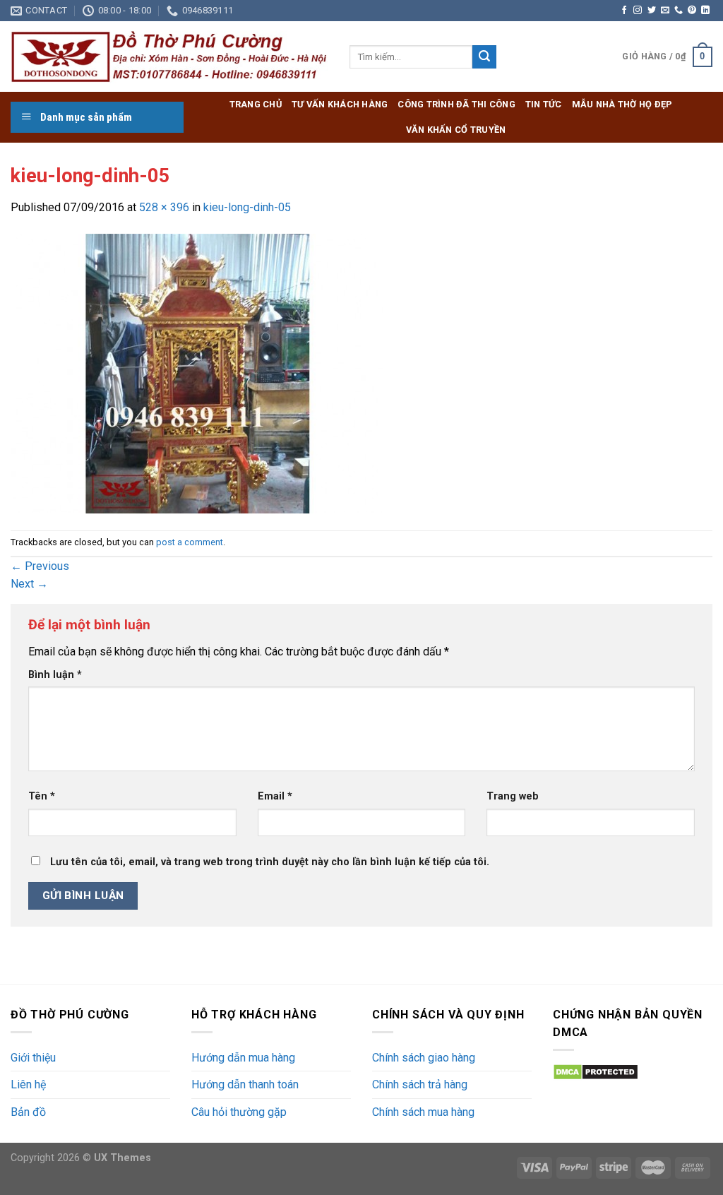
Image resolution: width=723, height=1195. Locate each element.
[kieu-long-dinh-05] (197, 372)
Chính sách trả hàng (419, 1084)
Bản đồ (28, 1112)
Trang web (512, 796)
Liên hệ (28, 1084)
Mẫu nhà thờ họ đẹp (622, 104)
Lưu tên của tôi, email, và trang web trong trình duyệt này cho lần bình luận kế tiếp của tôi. (269, 862)
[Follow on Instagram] (637, 11)
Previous (40, 566)
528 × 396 (164, 207)
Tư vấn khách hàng (340, 104)
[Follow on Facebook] (624, 11)
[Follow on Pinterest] (692, 11)
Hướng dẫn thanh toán (245, 1084)
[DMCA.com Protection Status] (595, 1071)
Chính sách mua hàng (423, 1112)
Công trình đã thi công (456, 104)
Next (29, 583)
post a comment (189, 542)
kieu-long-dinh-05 (247, 207)
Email (275, 796)
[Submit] (484, 57)
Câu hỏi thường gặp (239, 1112)
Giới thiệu (33, 1057)
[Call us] (678, 11)
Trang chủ (255, 104)
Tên (41, 796)
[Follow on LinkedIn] (705, 11)
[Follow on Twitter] (651, 11)
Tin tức (543, 104)
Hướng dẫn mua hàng (243, 1057)
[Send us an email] (665, 11)
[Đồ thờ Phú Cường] (169, 57)
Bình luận (55, 675)
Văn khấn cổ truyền (456, 129)
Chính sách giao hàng (423, 1057)
